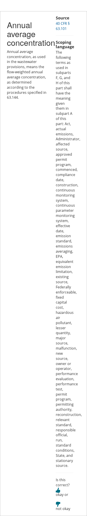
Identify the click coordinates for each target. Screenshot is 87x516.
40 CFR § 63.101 (63, 26)
